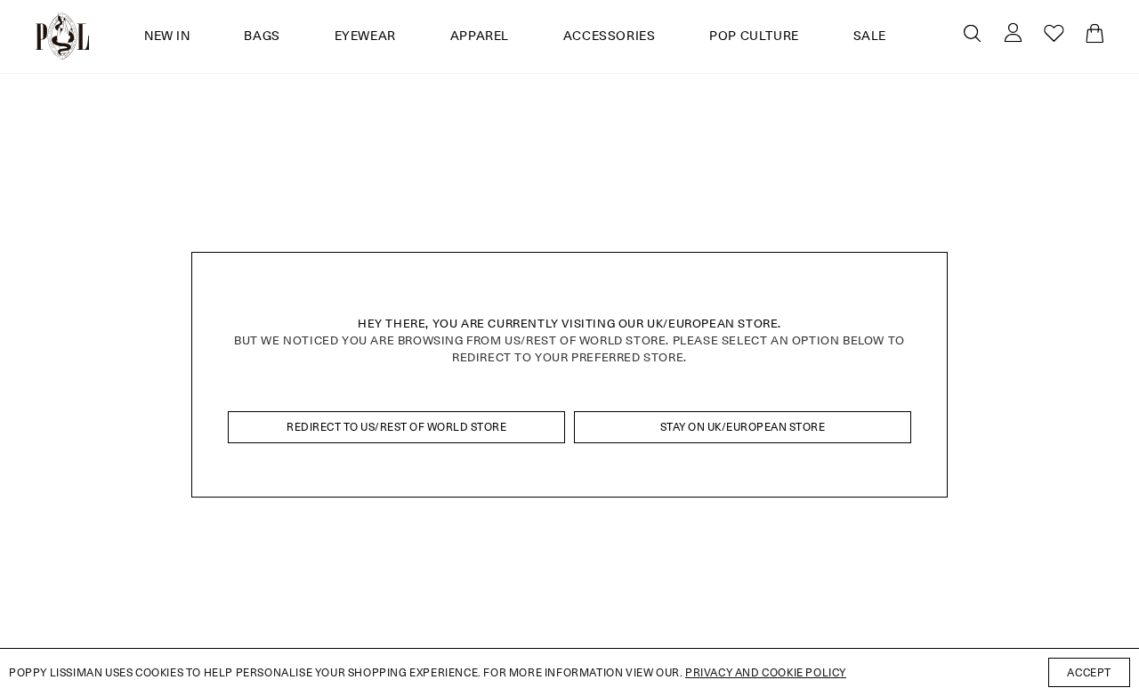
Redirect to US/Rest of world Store (396, 426)
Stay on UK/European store (743, 426)
